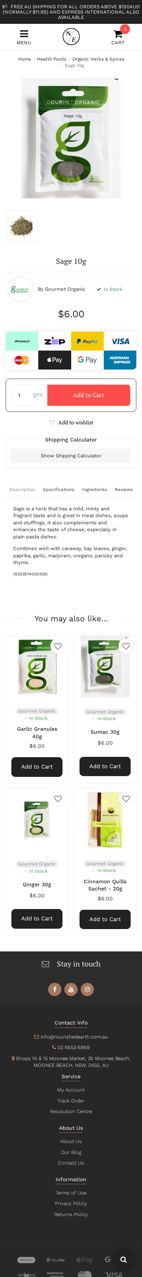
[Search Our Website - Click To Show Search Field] (124, 1260)
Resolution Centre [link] (71, 1111)
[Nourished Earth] (71, 36)
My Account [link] (71, 1090)
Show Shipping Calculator (71, 455)
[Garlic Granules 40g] (37, 667)
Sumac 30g (105, 732)
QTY (37, 395)
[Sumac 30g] (105, 667)
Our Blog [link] (71, 1152)
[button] (71, 422)
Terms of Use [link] (71, 1193)
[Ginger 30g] (37, 819)
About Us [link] (71, 1141)
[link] (54, 989)
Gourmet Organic (65, 289)
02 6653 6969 (74, 1047)
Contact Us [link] (71, 1163)
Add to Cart (88, 395)
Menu (24, 42)
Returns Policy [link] (71, 1214)
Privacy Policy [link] (71, 1203)
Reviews (124, 489)
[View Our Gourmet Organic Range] (20, 289)
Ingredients (94, 489)
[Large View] (22, 225)
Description (22, 489)
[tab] (22, 490)
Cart (118, 37)
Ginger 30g (37, 884)
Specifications (58, 489)
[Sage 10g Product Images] (71, 138)
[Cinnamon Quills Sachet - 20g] (105, 819)
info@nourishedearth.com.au (74, 1037)
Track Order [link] (71, 1101)
